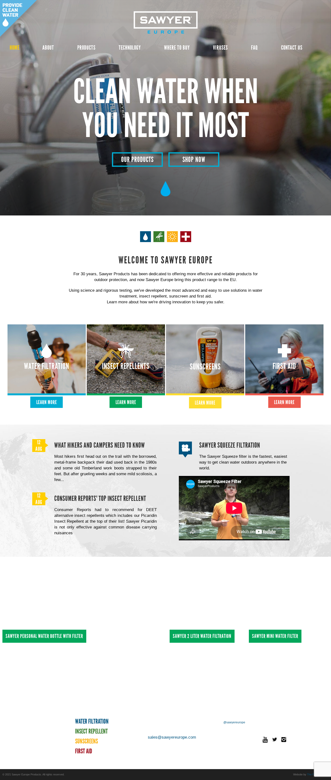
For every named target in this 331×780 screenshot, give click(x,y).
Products (86, 47)
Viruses (220, 47)
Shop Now (193, 159)
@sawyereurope (234, 722)
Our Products (137, 159)
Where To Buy (177, 47)
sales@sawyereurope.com (172, 737)
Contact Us (291, 47)
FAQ (254, 47)
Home (14, 47)
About (48, 47)
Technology (130, 47)
